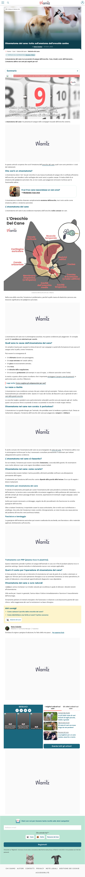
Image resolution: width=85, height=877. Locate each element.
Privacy (40, 868)
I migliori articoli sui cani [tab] (53, 708)
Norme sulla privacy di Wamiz (49, 850)
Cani (13, 51)
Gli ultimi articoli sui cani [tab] (70, 708)
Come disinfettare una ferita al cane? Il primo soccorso (27, 615)
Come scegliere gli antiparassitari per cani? (31, 383)
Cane (31, 837)
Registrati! (42, 844)
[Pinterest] (29, 710)
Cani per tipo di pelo (64, 713)
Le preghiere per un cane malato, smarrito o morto (67, 736)
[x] (21, 710)
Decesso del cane (63, 732)
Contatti (30, 868)
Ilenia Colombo (38, 46)
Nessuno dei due (53, 837)
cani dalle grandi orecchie (14, 396)
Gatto (42, 837)
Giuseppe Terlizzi (30, 55)
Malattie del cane (34, 51)
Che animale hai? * (42, 833)
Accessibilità (42, 873)
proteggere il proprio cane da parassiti (61, 376)
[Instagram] (25, 710)
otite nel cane (56, 450)
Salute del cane (22, 51)
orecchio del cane (48, 165)
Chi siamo (10, 868)
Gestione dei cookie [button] (69, 868)
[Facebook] (17, 710)
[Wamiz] (46, 2)
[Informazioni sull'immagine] (79, 8)
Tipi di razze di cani (63, 722)
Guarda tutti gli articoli (62, 746)
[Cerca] (8, 2)
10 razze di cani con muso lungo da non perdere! (67, 726)
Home (9, 51)
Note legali (52, 868)
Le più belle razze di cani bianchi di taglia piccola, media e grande (66, 717)
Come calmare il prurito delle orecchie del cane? (25, 612)
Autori (20, 868)
